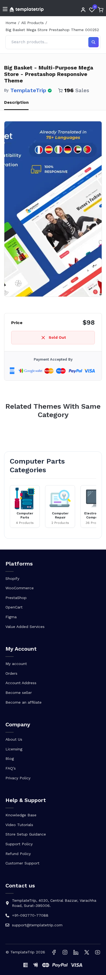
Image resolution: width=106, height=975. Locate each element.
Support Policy (19, 844)
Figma (11, 617)
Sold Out (57, 337)
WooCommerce (19, 588)
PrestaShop (16, 597)
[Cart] (100, 9)
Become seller (18, 692)
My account (16, 663)
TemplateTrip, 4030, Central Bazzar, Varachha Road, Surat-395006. (54, 903)
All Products (32, 23)
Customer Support (22, 863)
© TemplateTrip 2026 (25, 952)
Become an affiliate (23, 702)
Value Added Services (25, 626)
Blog (9, 758)
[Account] (83, 9)
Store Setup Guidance (25, 834)
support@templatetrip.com (37, 925)
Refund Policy (18, 853)
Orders (11, 673)
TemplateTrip (28, 90)
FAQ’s (10, 768)
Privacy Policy (17, 778)
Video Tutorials (19, 825)
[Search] (93, 42)
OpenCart (14, 607)
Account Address (20, 683)
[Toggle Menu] (5, 9)
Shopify (12, 578)
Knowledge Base (20, 815)
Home (10, 23)
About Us (13, 739)
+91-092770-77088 (30, 915)
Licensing (13, 749)
